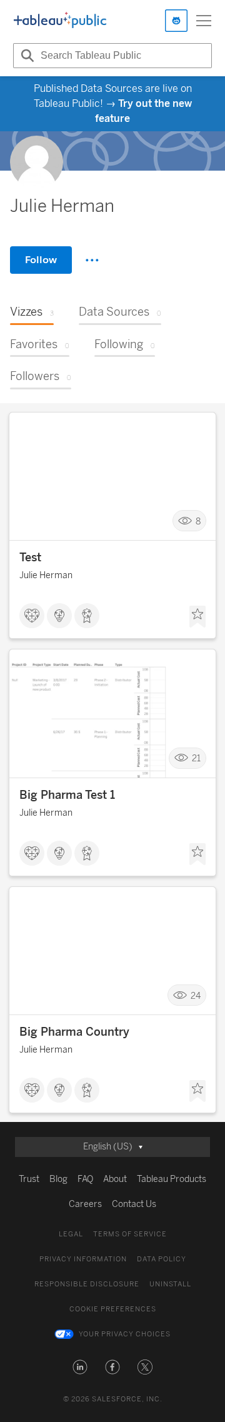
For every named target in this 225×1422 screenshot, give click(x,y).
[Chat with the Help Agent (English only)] (176, 20)
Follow (41, 259)
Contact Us (134, 1204)
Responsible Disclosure (86, 1284)
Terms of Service (130, 1234)
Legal (71, 1234)
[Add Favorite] (197, 617)
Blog (58, 1179)
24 (196, 995)
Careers (85, 1204)
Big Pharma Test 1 (67, 795)
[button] (80, 1367)
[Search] (25, 55)
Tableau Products (171, 1179)
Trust (29, 1179)
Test (30, 557)
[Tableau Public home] (60, 21)
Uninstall (170, 1284)
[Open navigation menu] (203, 21)
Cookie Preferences (112, 1309)
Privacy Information (83, 1259)
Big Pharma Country (74, 1032)
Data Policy (161, 1259)
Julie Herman (45, 575)
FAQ (85, 1179)
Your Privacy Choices (125, 1334)
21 (196, 758)
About (115, 1179)
